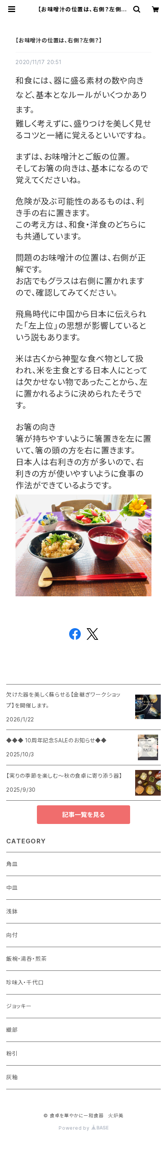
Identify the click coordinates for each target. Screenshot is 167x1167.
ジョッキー (19, 1006)
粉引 (12, 1053)
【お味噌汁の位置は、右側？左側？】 (59, 40)
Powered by (75, 1128)
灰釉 (12, 1077)
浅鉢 (12, 911)
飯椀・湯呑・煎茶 (26, 958)
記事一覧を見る (83, 815)
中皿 (12, 887)
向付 (12, 935)
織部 (12, 1029)
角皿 (12, 863)
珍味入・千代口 (25, 982)
